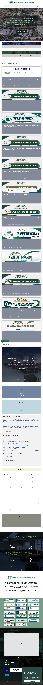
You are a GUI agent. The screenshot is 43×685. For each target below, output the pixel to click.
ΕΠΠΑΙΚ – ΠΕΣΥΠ (21, 410)
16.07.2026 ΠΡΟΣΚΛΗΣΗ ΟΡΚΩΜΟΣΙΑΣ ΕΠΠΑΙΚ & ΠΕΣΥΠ (14, 447)
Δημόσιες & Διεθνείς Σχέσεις (21, 395)
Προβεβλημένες (28, 85)
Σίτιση (21, 524)
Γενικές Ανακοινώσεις (21, 85)
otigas (11, 363)
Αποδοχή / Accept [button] (32, 681)
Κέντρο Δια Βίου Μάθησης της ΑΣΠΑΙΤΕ (21, 46)
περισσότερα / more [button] (32, 678)
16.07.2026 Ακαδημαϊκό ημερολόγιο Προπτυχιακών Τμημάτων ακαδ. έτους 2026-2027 (18, 171)
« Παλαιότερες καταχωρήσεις (8, 344)
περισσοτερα (8, 431)
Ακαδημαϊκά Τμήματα (21, 405)
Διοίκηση (21, 393)
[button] (21, 643)
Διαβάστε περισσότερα (21, 34)
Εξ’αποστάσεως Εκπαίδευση (21, 519)
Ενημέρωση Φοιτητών (18, 178)
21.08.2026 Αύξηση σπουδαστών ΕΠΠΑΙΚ (10, 102)
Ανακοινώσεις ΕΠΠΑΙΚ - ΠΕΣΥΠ (13, 85)
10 (25, 379)
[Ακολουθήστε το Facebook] (6, 675)
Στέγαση (21, 521)
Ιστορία (21, 391)
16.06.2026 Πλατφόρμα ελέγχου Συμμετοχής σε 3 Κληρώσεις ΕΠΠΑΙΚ (15, 194)
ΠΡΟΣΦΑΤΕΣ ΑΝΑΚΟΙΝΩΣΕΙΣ (25, 224)
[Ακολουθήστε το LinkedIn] (8, 675)
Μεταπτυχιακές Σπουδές (21, 407)
